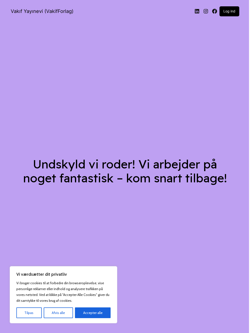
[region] (63, 294)
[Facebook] (215, 11)
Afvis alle (58, 313)
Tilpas (28, 313)
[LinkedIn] (197, 11)
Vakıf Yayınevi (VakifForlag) (42, 11)
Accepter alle (93, 313)
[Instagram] (206, 11)
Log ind (229, 11)
